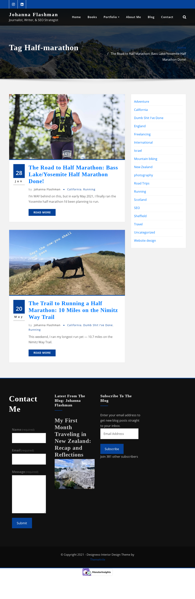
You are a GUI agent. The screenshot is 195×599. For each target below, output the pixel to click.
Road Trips (141, 183)
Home (76, 17)
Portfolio (111, 17)
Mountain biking (145, 159)
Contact (167, 17)
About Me (133, 17)
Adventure (141, 101)
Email (23, 450)
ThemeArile (97, 559)
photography (143, 175)
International (143, 142)
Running (89, 189)
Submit (22, 523)
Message (25, 472)
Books (92, 17)
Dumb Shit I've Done (98, 325)
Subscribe (112, 449)
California (74, 189)
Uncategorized (144, 232)
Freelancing (142, 134)
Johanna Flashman (33, 14)
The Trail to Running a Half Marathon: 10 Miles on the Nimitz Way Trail (73, 310)
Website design (145, 240)
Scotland (140, 200)
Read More (42, 212)
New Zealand (143, 167)
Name (23, 429)
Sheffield (140, 216)
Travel (138, 224)
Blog (151, 17)
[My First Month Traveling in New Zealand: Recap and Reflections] (75, 474)
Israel (138, 151)
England (140, 126)
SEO (137, 208)
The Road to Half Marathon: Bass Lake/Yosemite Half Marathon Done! (73, 174)
